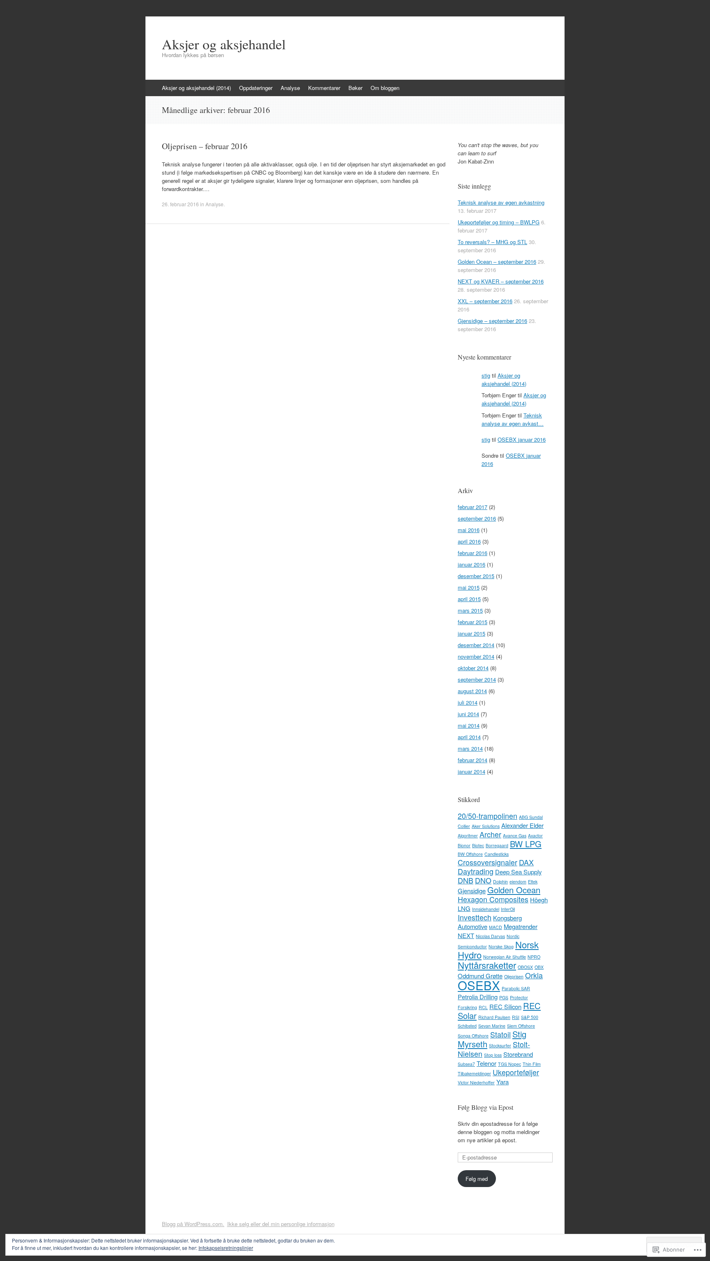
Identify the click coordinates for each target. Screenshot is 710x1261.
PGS (503, 997)
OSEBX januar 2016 (522, 439)
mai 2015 (468, 587)
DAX (526, 862)
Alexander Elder (522, 825)
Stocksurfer (500, 1045)
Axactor (535, 835)
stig (486, 375)
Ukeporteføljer (516, 1072)
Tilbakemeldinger (474, 1073)
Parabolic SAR (516, 988)
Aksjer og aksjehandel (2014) (196, 88)
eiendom (517, 881)
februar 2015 (472, 622)
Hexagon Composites (493, 899)
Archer (490, 834)
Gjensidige (472, 890)
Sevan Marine (491, 1026)
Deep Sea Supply (518, 871)
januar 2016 (471, 564)
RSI (515, 1017)
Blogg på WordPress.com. (193, 1224)
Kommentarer (324, 88)
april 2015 (469, 599)
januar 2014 (471, 771)
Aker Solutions (486, 826)
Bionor (464, 845)
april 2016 (469, 541)
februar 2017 (472, 507)
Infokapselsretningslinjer (225, 1247)
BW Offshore (470, 854)
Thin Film (532, 1064)
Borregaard (497, 845)
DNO (483, 880)
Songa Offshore (473, 1036)
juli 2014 (467, 702)
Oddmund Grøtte (480, 975)
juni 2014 (468, 714)
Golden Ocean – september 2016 (497, 261)
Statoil (500, 1034)
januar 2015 (471, 633)
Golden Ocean (513, 890)
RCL (483, 1007)
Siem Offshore (521, 1026)
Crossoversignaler (487, 862)
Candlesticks (496, 854)
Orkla (534, 975)
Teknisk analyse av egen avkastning (501, 202)
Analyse (290, 88)
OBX (539, 967)
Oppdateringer (255, 88)
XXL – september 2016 (485, 301)
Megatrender (520, 926)
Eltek (532, 881)
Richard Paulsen (494, 1017)
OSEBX (479, 985)
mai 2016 (468, 530)
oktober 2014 (473, 668)
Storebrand (518, 1054)
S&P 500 (529, 1017)
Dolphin (500, 881)
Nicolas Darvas (490, 936)
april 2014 (469, 737)
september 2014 (477, 679)
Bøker (355, 88)
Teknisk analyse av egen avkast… (513, 419)
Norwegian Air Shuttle (504, 957)
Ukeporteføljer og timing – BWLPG (498, 222)
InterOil (508, 909)
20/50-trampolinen (487, 816)
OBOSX (525, 967)
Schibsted (467, 1026)
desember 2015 (476, 576)
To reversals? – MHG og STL (492, 242)
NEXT (466, 935)
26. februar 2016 (180, 204)
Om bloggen (385, 88)
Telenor (486, 1063)
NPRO (534, 957)
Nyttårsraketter (487, 965)
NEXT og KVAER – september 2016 (501, 281)
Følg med (477, 1179)
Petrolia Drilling (478, 996)
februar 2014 (472, 760)
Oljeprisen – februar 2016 (204, 146)
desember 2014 (476, 645)
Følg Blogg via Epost (485, 1107)
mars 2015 (470, 610)
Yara (502, 1081)
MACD (495, 927)
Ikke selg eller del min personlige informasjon (280, 1224)
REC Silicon (505, 1006)
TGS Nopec (509, 1064)
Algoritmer (468, 835)
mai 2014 (468, 725)
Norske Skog (501, 946)
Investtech (474, 917)
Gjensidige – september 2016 (492, 321)
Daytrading (475, 871)
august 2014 (472, 691)
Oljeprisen (513, 976)
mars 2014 (470, 748)
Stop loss (493, 1055)
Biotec (478, 845)
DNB (465, 880)
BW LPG (526, 844)
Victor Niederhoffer (476, 1082)
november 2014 (476, 656)
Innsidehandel (485, 909)
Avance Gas (514, 835)
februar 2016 (472, 553)
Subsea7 (466, 1064)
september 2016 (477, 518)
